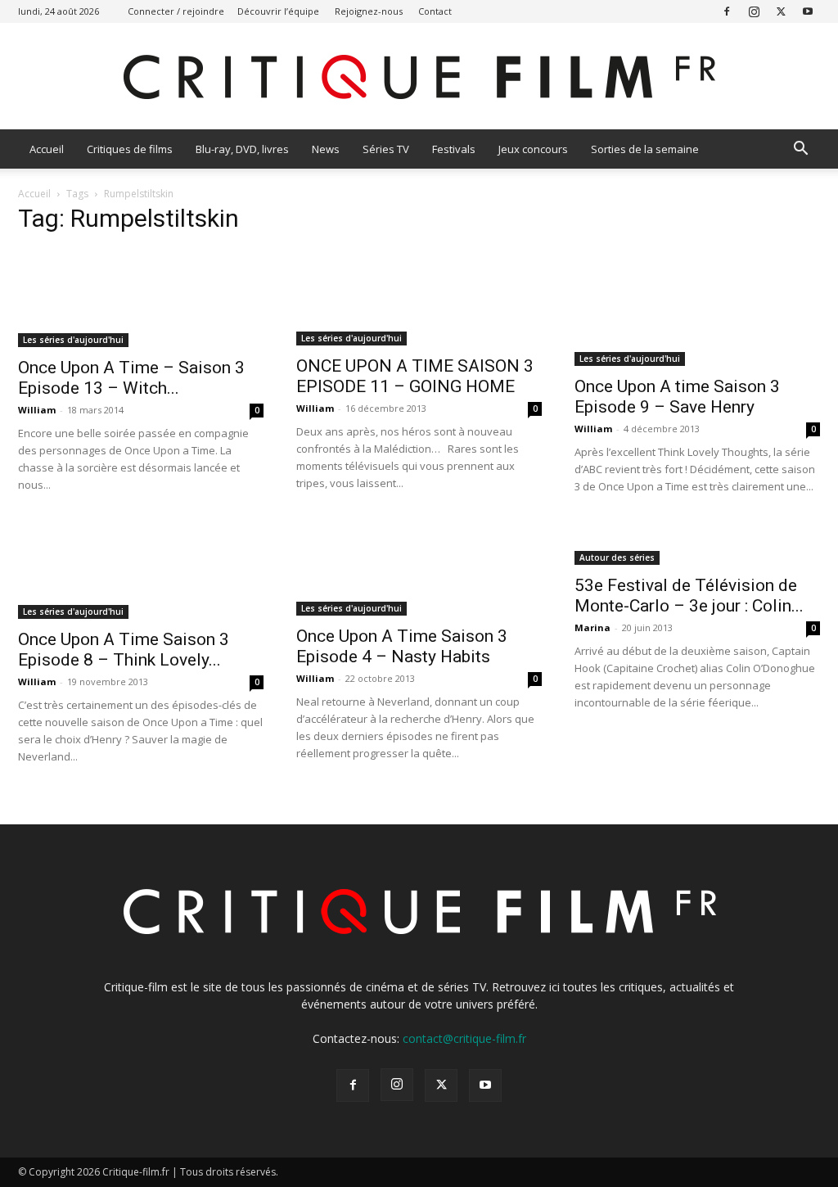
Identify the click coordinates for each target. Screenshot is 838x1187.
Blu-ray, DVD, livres (242, 149)
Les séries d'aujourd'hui (73, 339)
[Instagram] (753, 11)
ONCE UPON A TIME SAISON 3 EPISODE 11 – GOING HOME (415, 376)
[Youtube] (807, 11)
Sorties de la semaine (645, 149)
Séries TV (386, 149)
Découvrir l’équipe (278, 11)
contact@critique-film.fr (464, 1038)
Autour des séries (617, 557)
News (326, 149)
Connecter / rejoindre (176, 11)
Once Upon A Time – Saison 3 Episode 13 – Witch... (131, 378)
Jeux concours (533, 149)
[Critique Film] (419, 77)
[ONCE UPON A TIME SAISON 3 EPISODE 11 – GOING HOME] (419, 297)
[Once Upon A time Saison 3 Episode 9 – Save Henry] (697, 308)
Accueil (46, 149)
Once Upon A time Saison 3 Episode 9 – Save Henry (677, 397)
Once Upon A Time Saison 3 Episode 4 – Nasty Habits (401, 646)
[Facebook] (726, 11)
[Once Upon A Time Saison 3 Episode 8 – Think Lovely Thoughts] (141, 570)
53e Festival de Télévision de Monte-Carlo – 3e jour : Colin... (689, 595)
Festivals (453, 149)
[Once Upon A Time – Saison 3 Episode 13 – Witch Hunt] (141, 298)
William (37, 410)
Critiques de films (130, 149)
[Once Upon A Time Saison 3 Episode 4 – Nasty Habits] (419, 568)
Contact (435, 11)
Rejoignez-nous (369, 11)
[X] (780, 11)
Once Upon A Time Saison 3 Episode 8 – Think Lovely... (123, 650)
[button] (800, 150)
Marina (592, 627)
